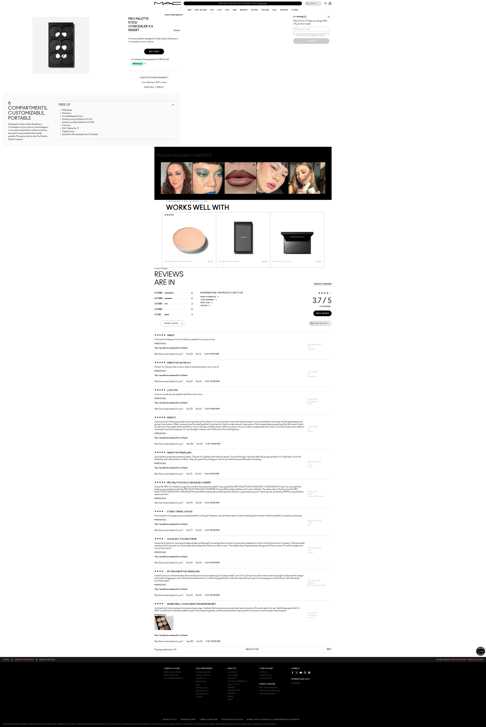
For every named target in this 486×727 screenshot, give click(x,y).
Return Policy (202, 691)
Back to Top (252, 649)
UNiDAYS (199, 697)
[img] (189, 238)
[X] (297, 672)
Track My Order (203, 675)
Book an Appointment (173, 678)
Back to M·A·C (234, 684)
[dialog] (179, 261)
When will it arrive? (154, 87)
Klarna (231, 696)
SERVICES (284, 10)
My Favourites (265, 678)
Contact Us (201, 678)
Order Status (265, 675)
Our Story (232, 672)
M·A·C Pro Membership (237, 681)
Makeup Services (171, 675)
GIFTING (254, 10)
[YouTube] (301, 672)
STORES (295, 10)
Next (329, 649)
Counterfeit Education (232, 719)
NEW (189, 10)
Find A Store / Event (172, 672)
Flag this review (211, 354)
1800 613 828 (201, 681)
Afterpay (231, 693)
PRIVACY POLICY (318, 35)
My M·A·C (263, 672)
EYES (227, 10)
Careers (231, 687)
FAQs (198, 685)
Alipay (230, 699)
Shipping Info (202, 688)
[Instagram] (305, 672)
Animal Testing (234, 690)
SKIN (235, 10)
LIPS (212, 10)
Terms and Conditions (269, 690)
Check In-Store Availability (154, 77)
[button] (163, 623)
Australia (295, 683)
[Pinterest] (309, 672)
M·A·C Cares (233, 675)
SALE (274, 10)
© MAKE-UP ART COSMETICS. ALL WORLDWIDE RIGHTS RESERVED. (273, 719)
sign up (311, 41)
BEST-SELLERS (201, 10)
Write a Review (322, 313)
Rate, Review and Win (268, 687)
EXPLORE (265, 10)
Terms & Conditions (208, 719)
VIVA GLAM (232, 678)
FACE (219, 10)
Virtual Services (203, 672)
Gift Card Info (202, 694)
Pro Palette (177, 15)
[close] (329, 16)
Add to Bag (154, 51)
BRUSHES (243, 10)
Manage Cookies (188, 719)
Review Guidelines (267, 694)
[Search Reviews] (311, 323)
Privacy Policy (170, 719)
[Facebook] (292, 672)
